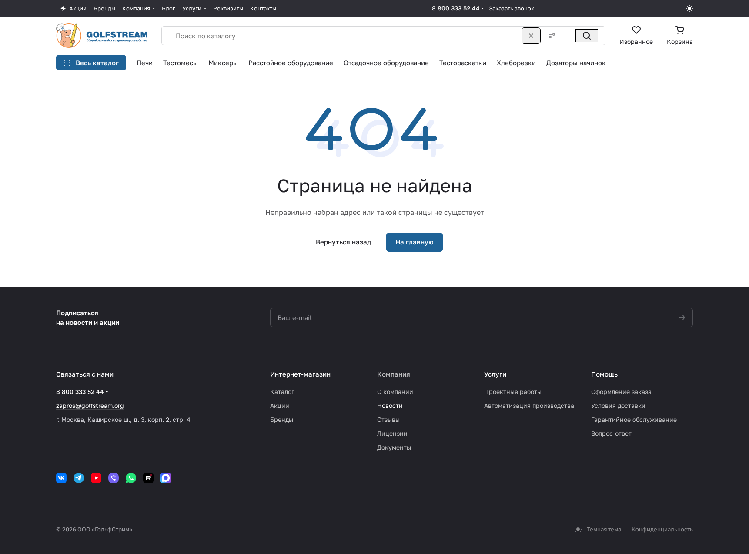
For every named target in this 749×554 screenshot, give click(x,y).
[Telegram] (79, 478)
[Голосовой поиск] (567, 35)
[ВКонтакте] (61, 478)
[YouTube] (96, 478)
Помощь (604, 374)
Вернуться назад (343, 242)
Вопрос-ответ (611, 433)
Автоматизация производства (529, 405)
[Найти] (586, 35)
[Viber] (113, 478)
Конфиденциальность (662, 529)
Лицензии (392, 433)
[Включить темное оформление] (689, 8)
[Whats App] (131, 478)
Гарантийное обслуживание (634, 419)
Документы (394, 447)
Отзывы (388, 419)
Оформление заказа (621, 391)
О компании (395, 391)
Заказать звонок (511, 8)
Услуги (495, 374)
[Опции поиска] (550, 35)
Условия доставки (618, 405)
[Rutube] (148, 478)
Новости (390, 405)
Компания (393, 374)
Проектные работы (513, 391)
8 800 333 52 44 (456, 8)
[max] (165, 478)
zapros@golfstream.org (90, 405)
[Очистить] (531, 35)
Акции (279, 405)
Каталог (282, 391)
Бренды (281, 419)
